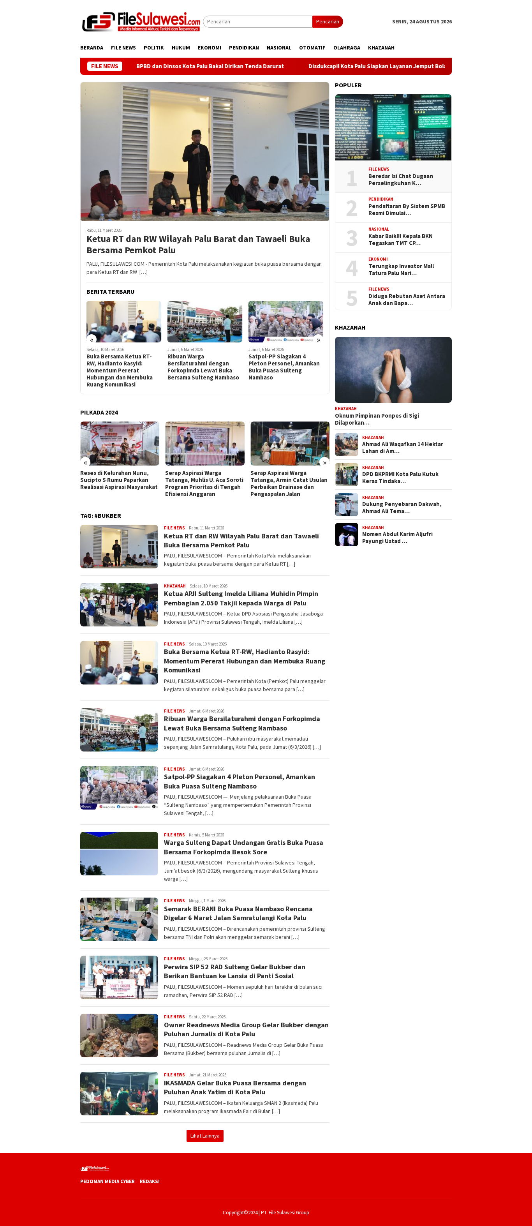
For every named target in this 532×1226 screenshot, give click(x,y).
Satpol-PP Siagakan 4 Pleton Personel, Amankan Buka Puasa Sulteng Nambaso (284, 367)
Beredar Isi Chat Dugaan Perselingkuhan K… (400, 180)
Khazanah (175, 586)
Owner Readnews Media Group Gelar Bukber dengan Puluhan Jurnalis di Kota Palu (246, 1029)
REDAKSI (150, 1181)
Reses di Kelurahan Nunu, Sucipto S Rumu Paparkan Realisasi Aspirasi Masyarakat (119, 479)
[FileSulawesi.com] (141, 21)
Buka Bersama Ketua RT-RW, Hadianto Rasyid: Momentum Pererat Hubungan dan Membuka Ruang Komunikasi (119, 370)
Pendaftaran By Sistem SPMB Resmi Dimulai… (406, 210)
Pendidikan (380, 199)
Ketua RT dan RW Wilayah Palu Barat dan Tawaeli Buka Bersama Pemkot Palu (198, 244)
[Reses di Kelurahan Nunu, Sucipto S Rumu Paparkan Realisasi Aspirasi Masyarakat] (119, 444)
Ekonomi (378, 259)
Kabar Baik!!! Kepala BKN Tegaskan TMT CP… (400, 240)
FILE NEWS (174, 528)
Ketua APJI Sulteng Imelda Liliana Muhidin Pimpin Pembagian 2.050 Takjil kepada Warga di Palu (241, 598)
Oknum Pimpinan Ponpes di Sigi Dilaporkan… (377, 419)
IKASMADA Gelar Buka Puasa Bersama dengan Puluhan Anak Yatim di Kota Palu (235, 1087)
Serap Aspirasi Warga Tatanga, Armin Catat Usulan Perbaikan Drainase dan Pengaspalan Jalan (289, 483)
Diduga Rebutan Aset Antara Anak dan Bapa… (406, 300)
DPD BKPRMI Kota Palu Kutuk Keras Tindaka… (400, 478)
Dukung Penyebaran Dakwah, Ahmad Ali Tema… (402, 508)
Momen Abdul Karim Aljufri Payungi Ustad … (397, 538)
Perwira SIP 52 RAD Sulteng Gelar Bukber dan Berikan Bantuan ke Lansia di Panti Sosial (234, 971)
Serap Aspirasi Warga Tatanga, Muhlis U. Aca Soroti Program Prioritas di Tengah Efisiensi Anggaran (204, 483)
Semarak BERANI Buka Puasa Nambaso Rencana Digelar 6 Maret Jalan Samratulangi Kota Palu (238, 913)
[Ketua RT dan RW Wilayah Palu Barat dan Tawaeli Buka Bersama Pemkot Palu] (204, 151)
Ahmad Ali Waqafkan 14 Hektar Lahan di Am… (402, 448)
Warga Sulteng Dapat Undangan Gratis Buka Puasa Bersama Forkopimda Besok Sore (243, 847)
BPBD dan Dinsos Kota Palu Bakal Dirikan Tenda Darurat (174, 66)
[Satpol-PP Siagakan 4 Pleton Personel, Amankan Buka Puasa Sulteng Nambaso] (286, 322)
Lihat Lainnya (205, 1135)
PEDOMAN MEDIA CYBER (107, 1181)
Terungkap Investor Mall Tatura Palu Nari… (401, 270)
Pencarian (327, 21)
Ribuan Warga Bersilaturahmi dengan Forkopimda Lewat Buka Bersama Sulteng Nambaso (203, 367)
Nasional (378, 229)
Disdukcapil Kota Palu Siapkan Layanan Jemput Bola (341, 66)
